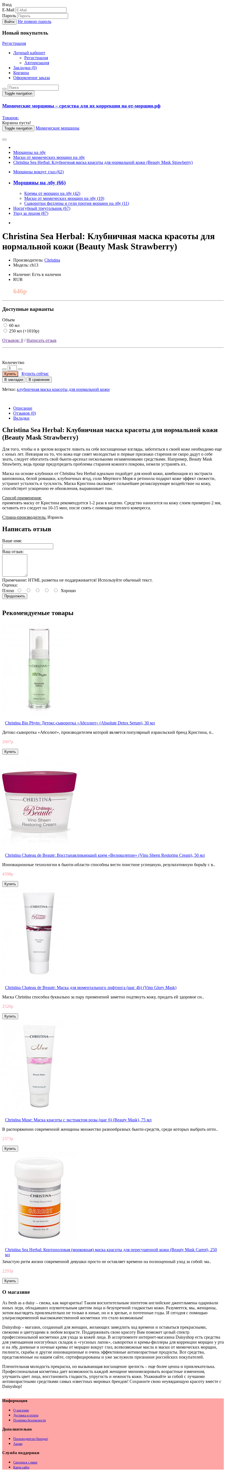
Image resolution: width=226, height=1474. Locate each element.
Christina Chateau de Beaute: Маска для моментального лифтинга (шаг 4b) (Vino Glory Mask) (90, 987)
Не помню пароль (34, 21)
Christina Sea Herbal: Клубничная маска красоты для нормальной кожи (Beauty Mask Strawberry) (103, 162)
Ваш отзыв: (13, 551)
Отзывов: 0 (12, 340)
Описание (22, 408)
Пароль (9, 15)
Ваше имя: (12, 540)
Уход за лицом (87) (30, 213)
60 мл (14, 325)
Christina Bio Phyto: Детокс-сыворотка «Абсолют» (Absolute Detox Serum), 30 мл (80, 723)
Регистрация (14, 43)
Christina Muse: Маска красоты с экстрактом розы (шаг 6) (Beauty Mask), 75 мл (78, 1119)
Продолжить (14, 596)
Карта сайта (21, 1467)
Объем (8, 319)
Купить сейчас (35, 373)
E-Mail (8, 9)
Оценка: (10, 585)
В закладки (13, 380)
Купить (10, 374)
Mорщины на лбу (29, 152)
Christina (52, 260)
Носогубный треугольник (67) (41, 208)
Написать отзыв (41, 340)
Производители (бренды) (30, 1439)
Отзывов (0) (24, 413)
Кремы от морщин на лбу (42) (52, 193)
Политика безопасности (29, 1420)
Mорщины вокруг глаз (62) (38, 171)
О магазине (21, 1410)
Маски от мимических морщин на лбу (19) (64, 198)
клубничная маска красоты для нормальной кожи (63, 389)
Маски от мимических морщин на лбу (49, 157)
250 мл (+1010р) (23, 331)
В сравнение (39, 380)
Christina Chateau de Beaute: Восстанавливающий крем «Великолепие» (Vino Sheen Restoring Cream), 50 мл (105, 855)
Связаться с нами (25, 1462)
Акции (17, 1444)
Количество (13, 362)
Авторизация (36, 62)
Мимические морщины (57, 128)
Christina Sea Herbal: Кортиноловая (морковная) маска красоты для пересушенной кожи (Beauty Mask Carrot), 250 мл (111, 1252)
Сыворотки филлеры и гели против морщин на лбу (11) (76, 203)
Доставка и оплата (25, 1415)
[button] (7, 4)
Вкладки (21, 418)
